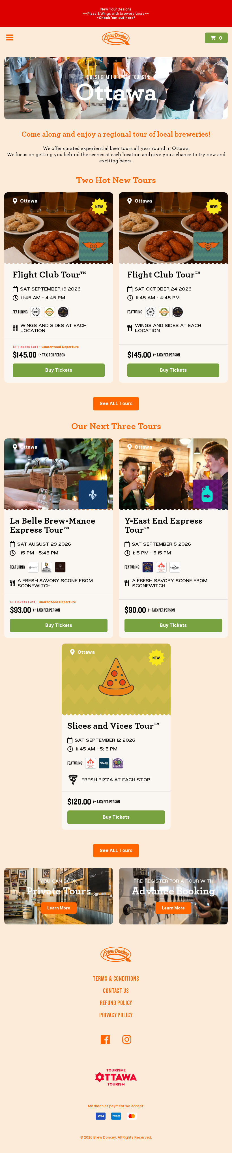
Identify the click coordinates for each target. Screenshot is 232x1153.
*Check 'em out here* (116, 18)
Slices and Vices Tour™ (113, 725)
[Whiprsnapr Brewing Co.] (117, 763)
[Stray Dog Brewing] (174, 567)
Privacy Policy (116, 1015)
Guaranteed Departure (60, 347)
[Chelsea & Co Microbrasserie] (60, 567)
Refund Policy (116, 1002)
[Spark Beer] (104, 763)
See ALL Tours (116, 403)
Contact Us (116, 990)
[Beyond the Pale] (36, 312)
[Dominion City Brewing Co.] (161, 567)
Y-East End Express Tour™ (163, 525)
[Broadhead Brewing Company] (49, 312)
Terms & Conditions (116, 978)
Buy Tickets (58, 370)
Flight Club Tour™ (49, 274)
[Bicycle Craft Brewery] (147, 567)
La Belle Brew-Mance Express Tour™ (52, 525)
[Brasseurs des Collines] (46, 567)
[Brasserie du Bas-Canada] (33, 567)
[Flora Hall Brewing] (63, 312)
